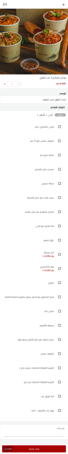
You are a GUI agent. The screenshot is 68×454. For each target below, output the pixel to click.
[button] (34, 107)
